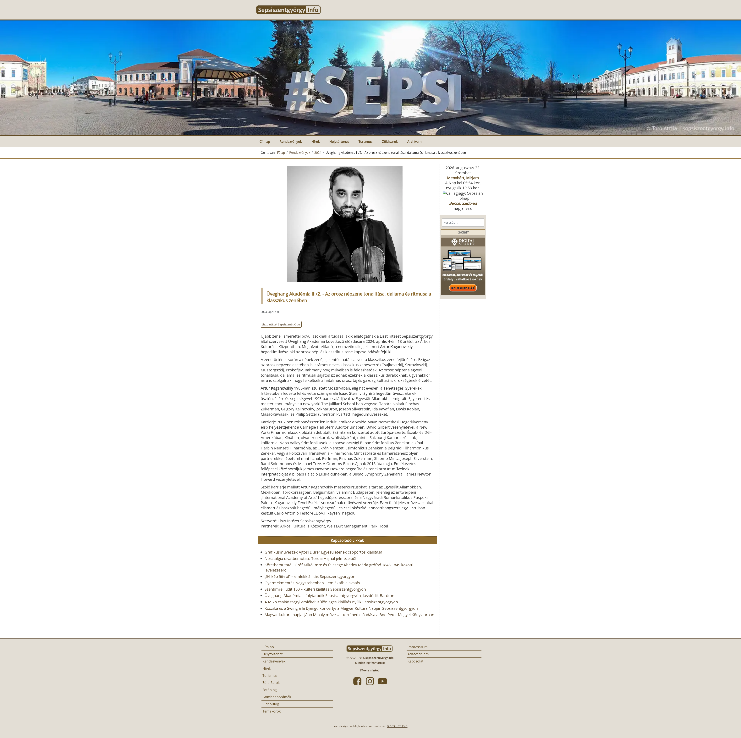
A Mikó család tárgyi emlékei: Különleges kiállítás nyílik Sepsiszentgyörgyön (331, 602)
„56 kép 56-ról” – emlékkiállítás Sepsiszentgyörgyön (310, 576)
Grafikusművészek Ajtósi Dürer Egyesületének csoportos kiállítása (323, 552)
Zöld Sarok (271, 682)
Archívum (414, 141)
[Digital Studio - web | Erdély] (463, 264)
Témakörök (271, 711)
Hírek (315, 141)
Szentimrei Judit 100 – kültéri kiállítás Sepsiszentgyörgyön (315, 589)
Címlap (265, 141)
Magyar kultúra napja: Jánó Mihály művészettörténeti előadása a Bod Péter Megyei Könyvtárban (349, 614)
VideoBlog (270, 704)
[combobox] (463, 222)
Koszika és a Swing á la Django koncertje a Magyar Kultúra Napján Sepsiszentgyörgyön (341, 608)
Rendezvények (291, 141)
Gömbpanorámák (276, 697)
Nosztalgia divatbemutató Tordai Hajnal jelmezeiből (310, 558)
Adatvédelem (418, 654)
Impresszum (418, 647)
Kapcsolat (415, 661)
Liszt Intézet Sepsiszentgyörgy (281, 324)
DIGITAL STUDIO (397, 726)
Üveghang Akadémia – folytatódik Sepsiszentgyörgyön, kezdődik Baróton (329, 595)
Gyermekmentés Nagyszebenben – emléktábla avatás (312, 582)
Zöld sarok (390, 141)
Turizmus (365, 141)
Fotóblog (269, 689)
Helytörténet (339, 141)
